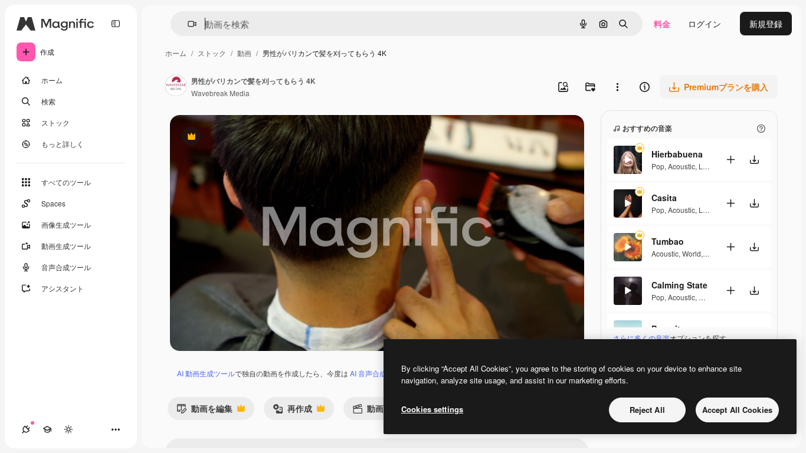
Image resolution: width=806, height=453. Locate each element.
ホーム (175, 53)
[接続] (26, 429)
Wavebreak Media (220, 93)
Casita (664, 197)
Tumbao (667, 241)
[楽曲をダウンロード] (754, 159)
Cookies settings (432, 409)
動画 (244, 53)
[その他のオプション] (617, 87)
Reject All (647, 409)
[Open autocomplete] (187, 23)
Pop (657, 166)
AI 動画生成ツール (206, 373)
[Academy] (47, 429)
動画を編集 (204, 410)
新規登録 (765, 23)
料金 (662, 23)
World (691, 253)
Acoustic (681, 166)
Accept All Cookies (737, 409)
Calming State (679, 285)
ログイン (704, 23)
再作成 (292, 410)
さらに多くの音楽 (641, 338)
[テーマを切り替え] (68, 429)
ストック (212, 53)
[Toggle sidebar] (115, 23)
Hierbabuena (677, 154)
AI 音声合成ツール (379, 373)
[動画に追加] (730, 159)
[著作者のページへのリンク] (175, 87)
